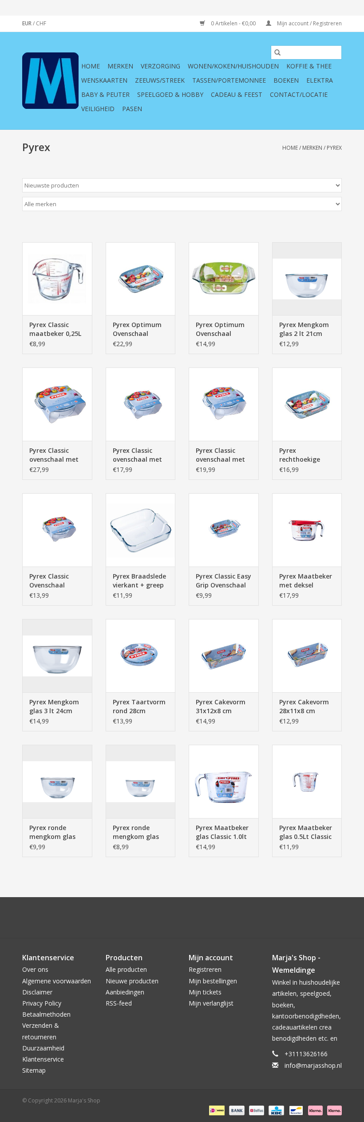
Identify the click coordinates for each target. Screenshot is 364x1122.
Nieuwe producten (132, 981)
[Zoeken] (277, 52)
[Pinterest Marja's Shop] (182, 917)
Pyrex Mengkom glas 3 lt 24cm (54, 706)
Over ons (35, 969)
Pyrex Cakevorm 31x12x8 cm (220, 706)
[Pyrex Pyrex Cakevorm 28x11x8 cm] (307, 655)
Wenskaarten (104, 80)
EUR (27, 23)
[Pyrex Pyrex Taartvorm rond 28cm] (141, 655)
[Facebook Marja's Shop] (134, 917)
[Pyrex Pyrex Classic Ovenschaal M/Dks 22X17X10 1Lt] (57, 530)
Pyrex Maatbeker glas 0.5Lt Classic (305, 832)
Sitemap (34, 1070)
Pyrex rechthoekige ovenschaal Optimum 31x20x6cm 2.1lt (304, 455)
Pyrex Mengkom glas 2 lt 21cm (304, 329)
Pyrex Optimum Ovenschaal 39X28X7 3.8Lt (137, 329)
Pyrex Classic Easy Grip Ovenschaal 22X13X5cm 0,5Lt (223, 581)
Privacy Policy (41, 1003)
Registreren (205, 969)
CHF (41, 23)
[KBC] (275, 1110)
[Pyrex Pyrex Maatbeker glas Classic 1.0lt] (224, 781)
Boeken (286, 80)
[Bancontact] (295, 1110)
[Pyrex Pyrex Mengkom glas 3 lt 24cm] (57, 655)
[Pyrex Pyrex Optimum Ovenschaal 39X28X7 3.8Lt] (141, 278)
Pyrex (334, 148)
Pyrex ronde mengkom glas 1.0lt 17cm (52, 832)
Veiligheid (98, 108)
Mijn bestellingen (213, 981)
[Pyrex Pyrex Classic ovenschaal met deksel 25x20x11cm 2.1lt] (141, 404)
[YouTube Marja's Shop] (198, 917)
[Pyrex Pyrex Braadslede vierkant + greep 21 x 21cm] (141, 530)
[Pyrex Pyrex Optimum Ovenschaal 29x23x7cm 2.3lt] (224, 278)
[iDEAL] (216, 1110)
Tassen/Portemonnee (229, 80)
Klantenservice (43, 1059)
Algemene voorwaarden (56, 981)
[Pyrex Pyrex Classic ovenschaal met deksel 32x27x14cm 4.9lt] (57, 404)
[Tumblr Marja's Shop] (214, 917)
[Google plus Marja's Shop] (166, 917)
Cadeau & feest (236, 94)
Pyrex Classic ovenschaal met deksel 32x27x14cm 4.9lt (56, 455)
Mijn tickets (205, 992)
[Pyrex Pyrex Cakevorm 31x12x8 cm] (224, 655)
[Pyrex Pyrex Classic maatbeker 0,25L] (57, 278)
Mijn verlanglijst (211, 1003)
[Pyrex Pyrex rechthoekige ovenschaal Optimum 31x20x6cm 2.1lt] (307, 404)
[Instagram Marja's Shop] (230, 917)
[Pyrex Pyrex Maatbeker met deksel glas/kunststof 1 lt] (307, 530)
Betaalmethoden (46, 1014)
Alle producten (126, 969)
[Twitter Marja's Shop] (150, 917)
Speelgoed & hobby (170, 94)
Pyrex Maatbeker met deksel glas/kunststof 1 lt (305, 581)
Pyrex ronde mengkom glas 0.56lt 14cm (136, 832)
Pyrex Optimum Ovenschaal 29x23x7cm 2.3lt (220, 329)
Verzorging (160, 66)
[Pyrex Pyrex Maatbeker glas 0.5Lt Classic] (307, 781)
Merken (120, 66)
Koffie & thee (309, 66)
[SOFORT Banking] (314, 1110)
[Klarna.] (333, 1110)
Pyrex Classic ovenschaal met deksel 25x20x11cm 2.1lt (139, 455)
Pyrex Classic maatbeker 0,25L (55, 329)
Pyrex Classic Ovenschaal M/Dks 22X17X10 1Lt (54, 581)
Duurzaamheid (43, 1048)
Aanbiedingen (125, 992)
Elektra (319, 80)
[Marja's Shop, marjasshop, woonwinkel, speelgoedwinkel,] (50, 80)
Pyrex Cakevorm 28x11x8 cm (304, 706)
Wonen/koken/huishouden (233, 66)
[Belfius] (255, 1110)
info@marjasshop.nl (313, 1065)
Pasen (132, 108)
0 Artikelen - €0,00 (233, 23)
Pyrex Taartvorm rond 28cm (139, 706)
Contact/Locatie (299, 94)
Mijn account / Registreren (309, 23)
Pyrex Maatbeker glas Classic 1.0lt (222, 832)
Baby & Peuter (105, 94)
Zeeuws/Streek (160, 80)
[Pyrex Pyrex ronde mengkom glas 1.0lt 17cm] (57, 781)
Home (90, 66)
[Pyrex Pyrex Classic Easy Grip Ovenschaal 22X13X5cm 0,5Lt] (224, 530)
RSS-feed (119, 1003)
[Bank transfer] (236, 1110)
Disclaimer (37, 992)
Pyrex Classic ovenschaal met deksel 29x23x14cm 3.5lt (222, 455)
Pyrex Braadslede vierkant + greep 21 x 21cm (139, 581)
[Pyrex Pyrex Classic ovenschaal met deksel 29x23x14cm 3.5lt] (224, 404)
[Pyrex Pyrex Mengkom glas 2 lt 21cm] (307, 278)
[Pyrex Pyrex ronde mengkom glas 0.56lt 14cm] (141, 781)
